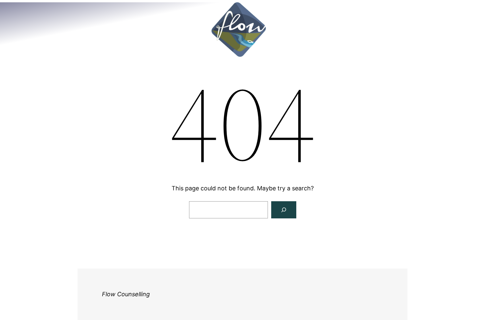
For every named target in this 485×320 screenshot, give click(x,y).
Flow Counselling (126, 294)
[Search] (283, 209)
